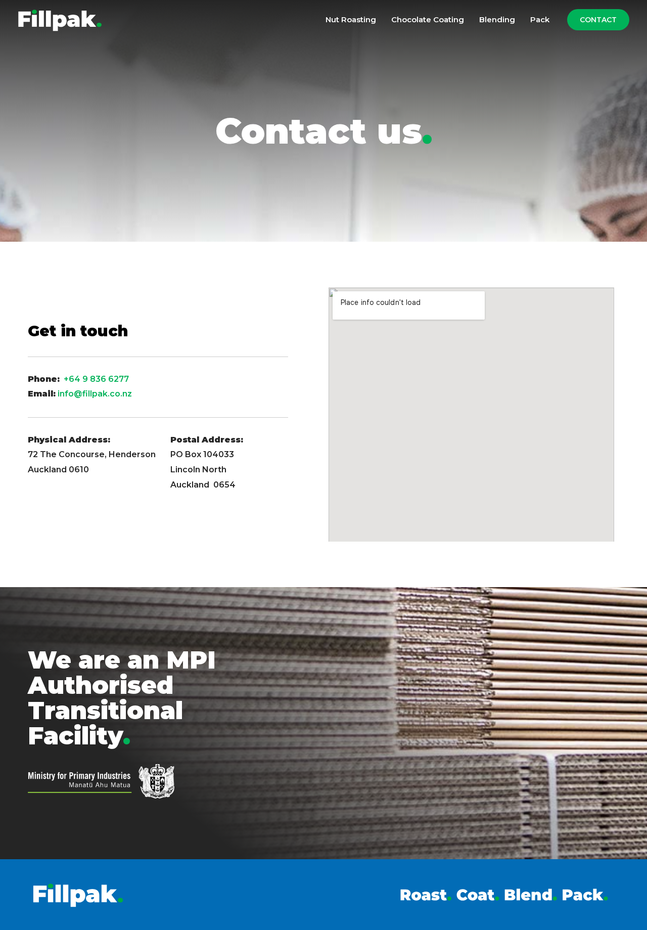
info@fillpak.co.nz (95, 393)
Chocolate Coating (427, 19)
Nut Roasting (351, 19)
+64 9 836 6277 (98, 379)
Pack (539, 19)
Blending (497, 19)
